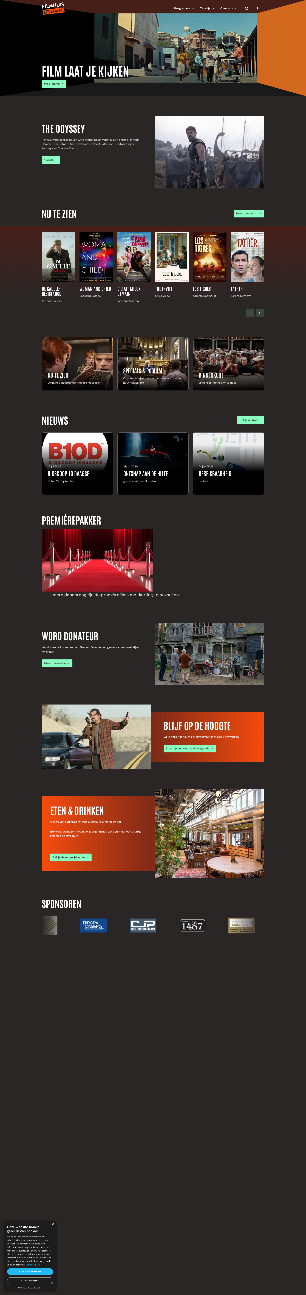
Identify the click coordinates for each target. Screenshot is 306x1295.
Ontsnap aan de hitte (145, 473)
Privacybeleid (33, 1264)
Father (237, 289)
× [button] (52, 1224)
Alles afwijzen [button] (30, 1280)
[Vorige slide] (250, 313)
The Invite (163, 289)
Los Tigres (202, 289)
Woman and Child (95, 289)
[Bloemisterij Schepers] (202, 925)
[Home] (53, 8)
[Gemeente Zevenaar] (251, 925)
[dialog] (30, 1256)
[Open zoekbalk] (247, 9)
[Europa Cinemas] (54, 925)
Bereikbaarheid (215, 473)
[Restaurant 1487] (152, 925)
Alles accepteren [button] (30, 1271)
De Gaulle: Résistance (51, 291)
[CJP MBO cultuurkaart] (103, 925)
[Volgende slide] (260, 313)
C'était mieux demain (128, 291)
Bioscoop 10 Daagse (68, 473)
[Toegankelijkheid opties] (257, 9)
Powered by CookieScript (30, 1287)
